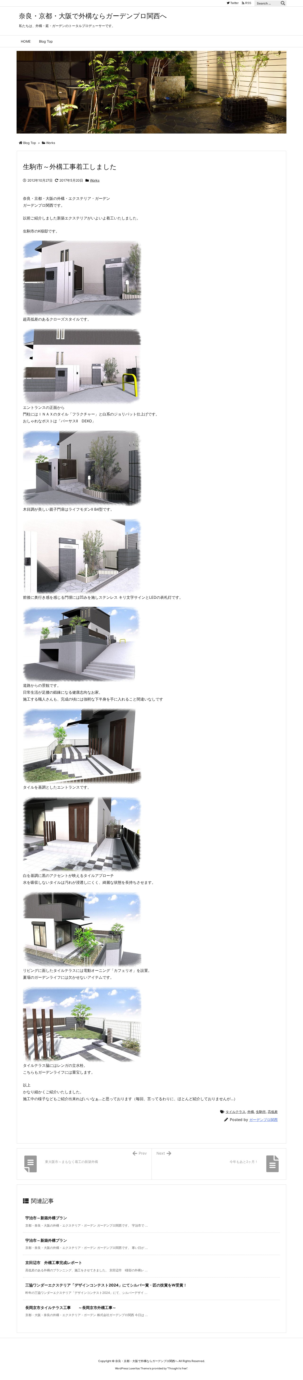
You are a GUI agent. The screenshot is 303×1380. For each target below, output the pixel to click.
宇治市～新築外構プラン (46, 1217)
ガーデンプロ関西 (263, 1119)
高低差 (273, 1112)
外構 (250, 1112)
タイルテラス (235, 1112)
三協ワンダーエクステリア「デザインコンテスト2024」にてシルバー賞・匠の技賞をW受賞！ (106, 1285)
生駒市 (261, 1112)
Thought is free (177, 1368)
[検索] (282, 3)
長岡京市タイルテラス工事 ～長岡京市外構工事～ (70, 1307)
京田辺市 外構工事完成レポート (53, 1262)
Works (50, 143)
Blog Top (29, 143)
